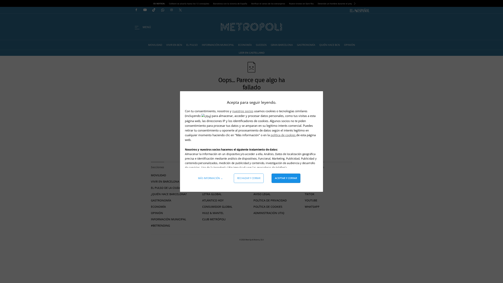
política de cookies (283, 135)
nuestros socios (242, 111)
